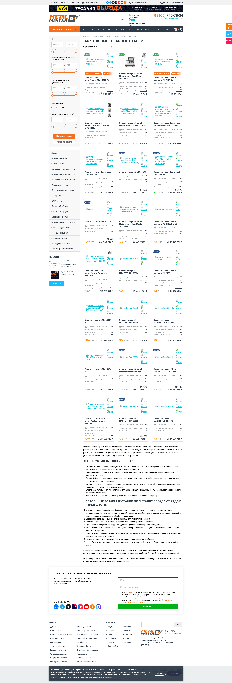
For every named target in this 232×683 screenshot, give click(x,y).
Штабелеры (56, 201)
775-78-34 (168, 15)
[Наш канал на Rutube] (116, 2)
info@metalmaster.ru (174, 19)
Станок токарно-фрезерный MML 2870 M (167, 173)
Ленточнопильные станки (63, 179)
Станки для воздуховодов (63, 222)
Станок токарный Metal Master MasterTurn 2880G (166, 370)
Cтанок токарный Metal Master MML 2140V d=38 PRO (132, 124)
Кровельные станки (60, 217)
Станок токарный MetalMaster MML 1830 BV (97, 78)
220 (55, 107)
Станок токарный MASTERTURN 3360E (128, 419)
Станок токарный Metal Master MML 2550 (165, 272)
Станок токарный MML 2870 (132, 172)
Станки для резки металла (63, 174)
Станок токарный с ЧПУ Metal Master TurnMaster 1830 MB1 (131, 224)
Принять (159, 673)
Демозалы (125, 29)
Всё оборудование (63, 29)
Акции (85, 29)
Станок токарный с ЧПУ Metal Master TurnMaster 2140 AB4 (96, 273)
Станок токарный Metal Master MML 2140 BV (165, 78)
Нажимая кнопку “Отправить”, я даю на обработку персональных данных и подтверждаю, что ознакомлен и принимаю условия (147, 600)
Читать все (56, 283)
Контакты (166, 29)
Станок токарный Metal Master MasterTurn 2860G (131, 370)
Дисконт (156, 29)
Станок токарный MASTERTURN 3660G (163, 419)
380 (63, 107)
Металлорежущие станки (63, 169)
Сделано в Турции (59, 211)
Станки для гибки (59, 158)
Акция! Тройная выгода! (62, 249)
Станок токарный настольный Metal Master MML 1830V (97, 125)
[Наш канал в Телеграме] (110, 2)
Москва (132, 20)
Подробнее (173, 673)
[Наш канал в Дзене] (113, 2)
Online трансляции (91, 2)
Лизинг (115, 29)
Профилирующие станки (62, 190)
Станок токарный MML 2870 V (98, 370)
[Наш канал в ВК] (119, 2)
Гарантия (105, 29)
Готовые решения (59, 233)
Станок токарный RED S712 (98, 221)
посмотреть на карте (139, 2)
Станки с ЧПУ (57, 163)
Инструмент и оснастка (62, 243)
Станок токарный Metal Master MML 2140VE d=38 (165, 222)
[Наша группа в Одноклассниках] (125, 2)
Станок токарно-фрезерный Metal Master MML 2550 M (167, 124)
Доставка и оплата (140, 29)
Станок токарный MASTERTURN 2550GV (164, 321)
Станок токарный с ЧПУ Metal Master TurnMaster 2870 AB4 (96, 421)
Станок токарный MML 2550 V (98, 321)
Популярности (103, 47)
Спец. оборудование (60, 227)
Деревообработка (59, 206)
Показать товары (64, 136)
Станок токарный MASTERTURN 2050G (128, 272)
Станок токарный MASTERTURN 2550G (128, 321)
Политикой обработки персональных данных (100, 674)
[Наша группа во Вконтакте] (107, 2)
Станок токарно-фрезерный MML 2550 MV (98, 173)
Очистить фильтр (64, 142)
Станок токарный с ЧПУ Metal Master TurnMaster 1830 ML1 (131, 76)
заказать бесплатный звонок (173, 2)
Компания (94, 29)
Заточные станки (59, 238)
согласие (128, 592)
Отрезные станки (59, 185)
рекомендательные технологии (98, 677)
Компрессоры (58, 195)
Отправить (148, 607)
